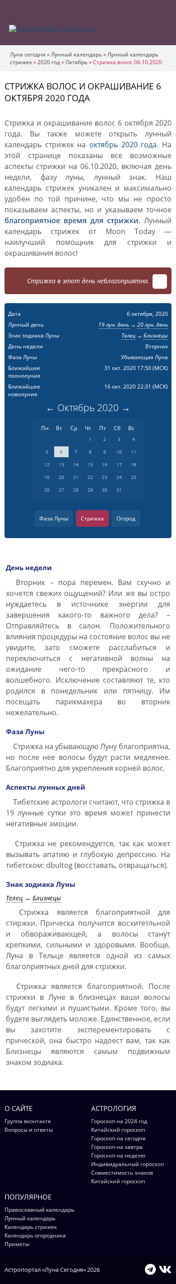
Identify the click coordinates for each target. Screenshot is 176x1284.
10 (119, 452)
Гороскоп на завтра (117, 1147)
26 (47, 490)
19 (47, 477)
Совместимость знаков (122, 1172)
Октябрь (76, 62)
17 (119, 464)
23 (104, 477)
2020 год (48, 62)
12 (47, 464)
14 (76, 464)
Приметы (17, 1244)
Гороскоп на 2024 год (119, 1121)
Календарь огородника (35, 1235)
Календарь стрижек (31, 1227)
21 (76, 477)
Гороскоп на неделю (118, 1155)
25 (133, 477)
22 (90, 477)
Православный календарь (39, 1210)
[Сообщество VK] (165, 1269)
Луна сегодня (28, 54)
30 (104, 490)
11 (133, 452)
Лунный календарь (76, 54)
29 (90, 490)
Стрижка (92, 518)
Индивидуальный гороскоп (127, 1164)
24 (119, 477)
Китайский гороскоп (118, 1130)
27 (61, 490)
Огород (125, 518)
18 (133, 464)
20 (61, 477)
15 (90, 464)
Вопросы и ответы (29, 1130)
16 (104, 464)
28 (76, 490)
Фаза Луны (53, 518)
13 (61, 464)
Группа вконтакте (28, 1121)
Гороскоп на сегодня (118, 1138)
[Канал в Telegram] (150, 1269)
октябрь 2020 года (123, 145)
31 (119, 490)
